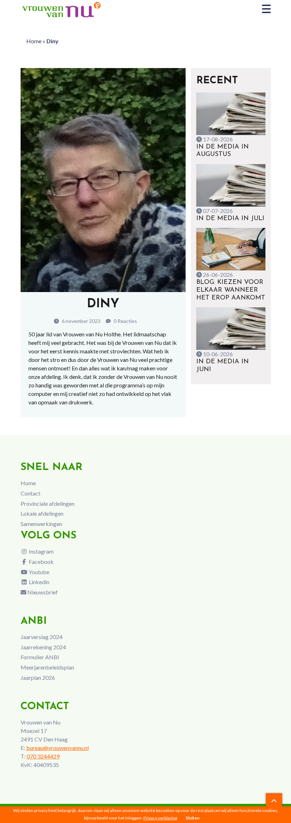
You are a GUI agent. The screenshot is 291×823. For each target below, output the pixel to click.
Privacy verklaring (160, 818)
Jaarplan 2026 (38, 677)
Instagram (41, 551)
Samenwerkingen (41, 523)
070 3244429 (43, 756)
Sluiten (192, 818)
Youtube (38, 572)
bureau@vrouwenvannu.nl (57, 747)
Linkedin (38, 581)
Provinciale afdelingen (48, 503)
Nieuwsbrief (42, 592)
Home (34, 41)
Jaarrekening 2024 (43, 647)
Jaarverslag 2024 (41, 636)
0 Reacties (124, 321)
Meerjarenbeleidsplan (47, 667)
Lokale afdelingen (42, 513)
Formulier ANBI (40, 657)
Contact (30, 493)
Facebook (41, 561)
